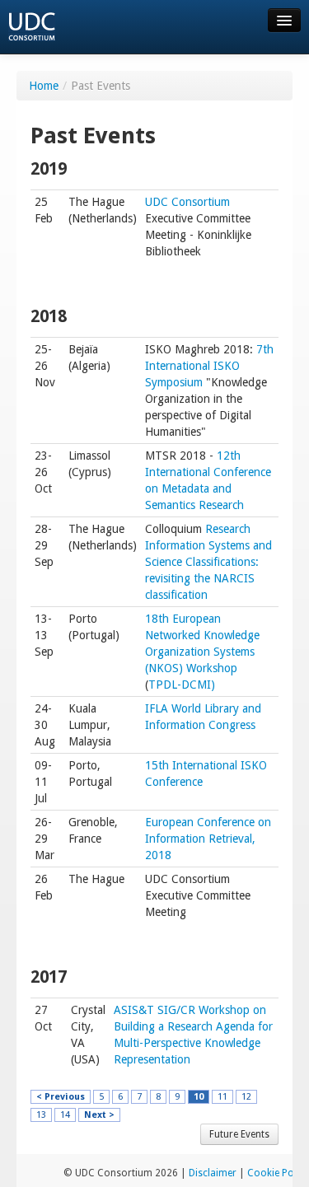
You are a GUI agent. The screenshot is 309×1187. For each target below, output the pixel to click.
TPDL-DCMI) (181, 684)
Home (44, 85)
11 (222, 1096)
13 (41, 1115)
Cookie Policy (278, 1173)
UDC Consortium (187, 201)
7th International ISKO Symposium (209, 366)
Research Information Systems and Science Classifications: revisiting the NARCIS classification (208, 561)
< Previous (60, 1096)
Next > (99, 1115)
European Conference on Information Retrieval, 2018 (208, 838)
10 (199, 1096)
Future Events (239, 1134)
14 (65, 1115)
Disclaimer (212, 1173)
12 (246, 1096)
